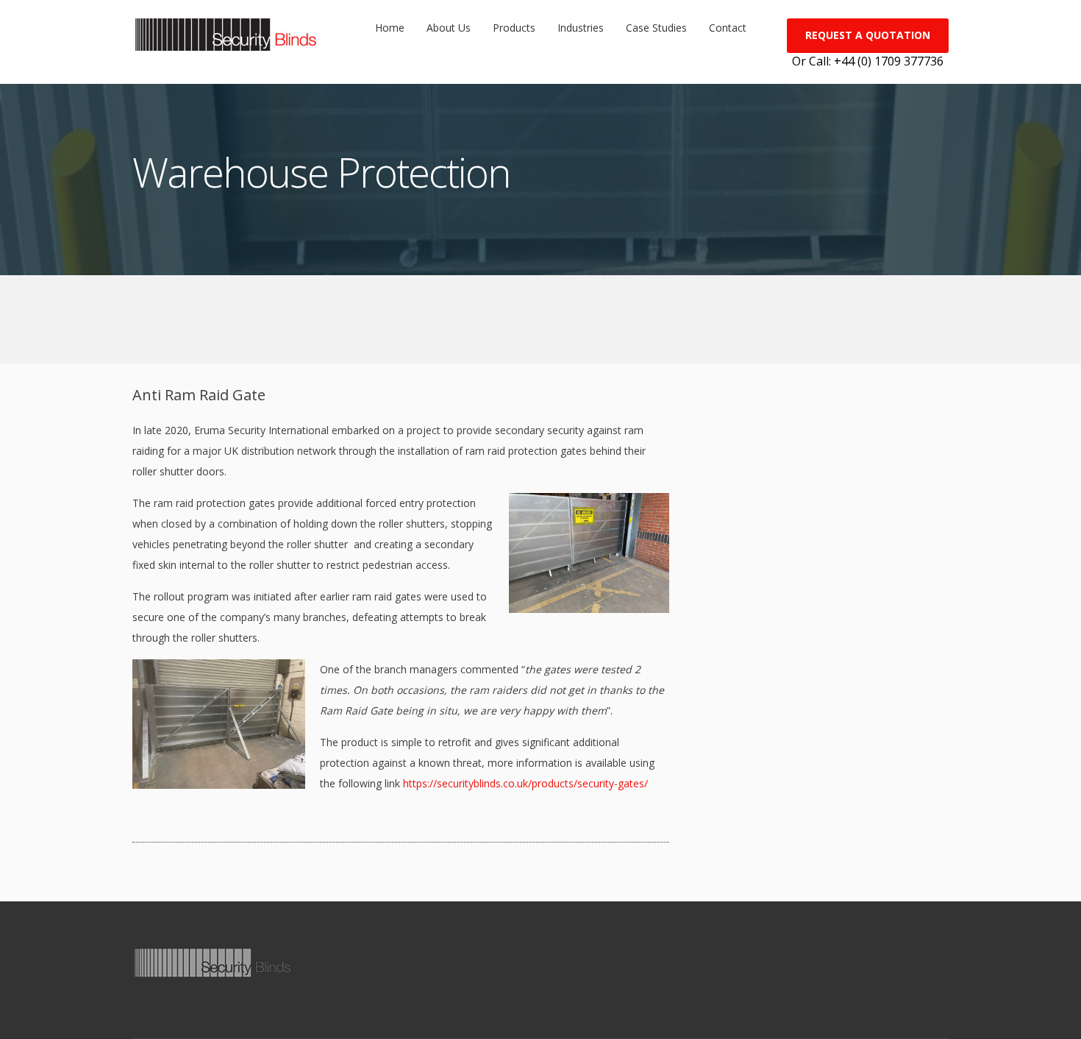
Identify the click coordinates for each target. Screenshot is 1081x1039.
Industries (580, 28)
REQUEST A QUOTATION (867, 35)
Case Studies (656, 28)
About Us (449, 28)
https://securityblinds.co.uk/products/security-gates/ (525, 783)
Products (514, 28)
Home (389, 28)
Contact (727, 28)
